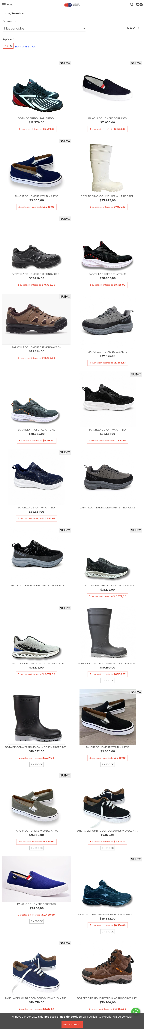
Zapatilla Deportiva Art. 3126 (107, 429)
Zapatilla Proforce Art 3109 (107, 274)
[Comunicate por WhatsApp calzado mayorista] (135, 1012)
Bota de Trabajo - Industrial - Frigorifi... (107, 196)
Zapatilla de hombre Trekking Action (36, 274)
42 (6, 45)
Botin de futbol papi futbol (36, 118)
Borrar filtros (25, 46)
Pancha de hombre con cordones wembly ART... (107, 830)
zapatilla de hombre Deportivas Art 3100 (107, 585)
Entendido (72, 1024)
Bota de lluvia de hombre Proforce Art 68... (107, 663)
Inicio (6, 13)
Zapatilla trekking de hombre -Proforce (107, 507)
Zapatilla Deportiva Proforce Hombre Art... (107, 914)
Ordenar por (9, 21)
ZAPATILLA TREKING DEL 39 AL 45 (107, 351)
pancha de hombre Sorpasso (107, 118)
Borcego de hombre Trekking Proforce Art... (107, 998)
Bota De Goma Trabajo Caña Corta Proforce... (36, 747)
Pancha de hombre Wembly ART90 (36, 196)
